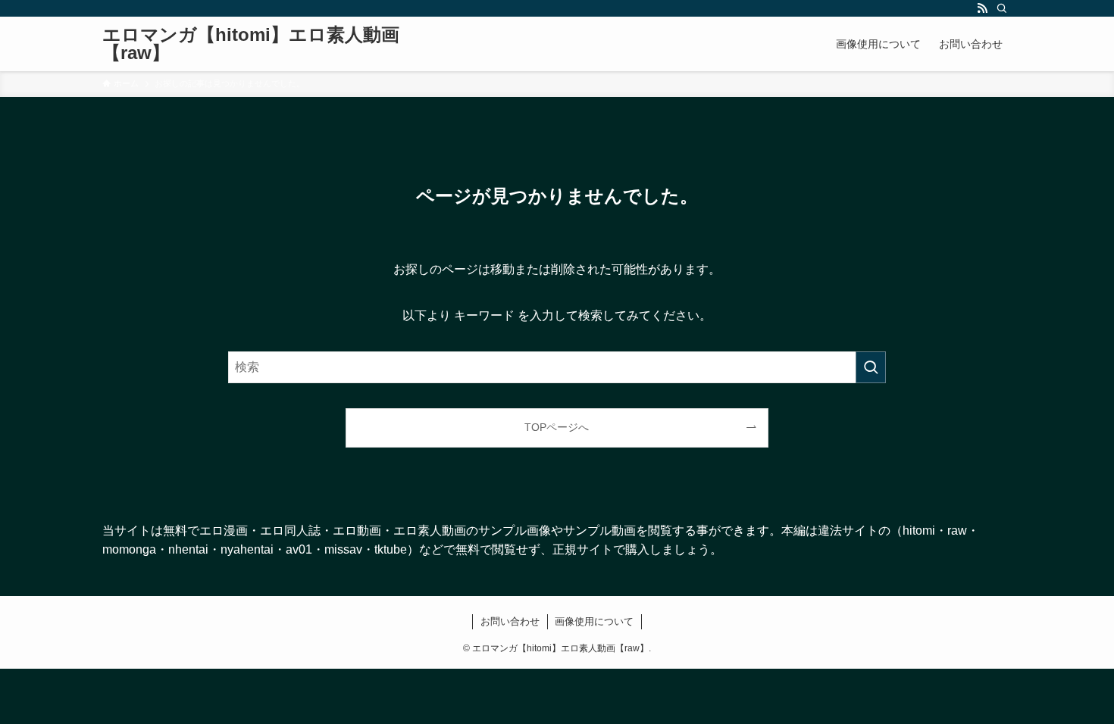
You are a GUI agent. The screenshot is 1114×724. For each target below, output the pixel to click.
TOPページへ (556, 427)
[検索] (1002, 8)
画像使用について (594, 621)
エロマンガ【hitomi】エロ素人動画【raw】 (250, 44)
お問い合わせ (510, 621)
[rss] (982, 8)
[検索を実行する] (871, 367)
